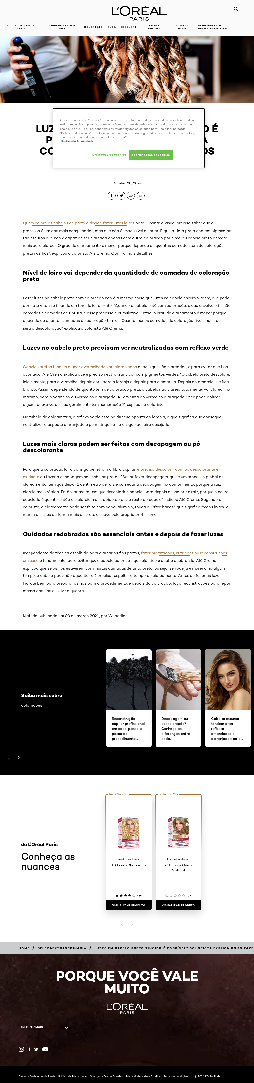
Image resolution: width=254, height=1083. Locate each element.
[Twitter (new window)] (36, 1049)
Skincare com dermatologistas (212, 27)
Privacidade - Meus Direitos (143, 1076)
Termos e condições (176, 1076)
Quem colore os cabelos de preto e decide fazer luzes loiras (78, 223)
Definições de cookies (109, 154)
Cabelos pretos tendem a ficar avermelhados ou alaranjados (80, 366)
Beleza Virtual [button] (154, 27)
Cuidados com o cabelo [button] (20, 27)
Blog (112, 27)
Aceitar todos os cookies (150, 155)
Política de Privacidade (72, 1076)
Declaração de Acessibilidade (37, 1076)
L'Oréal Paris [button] (182, 27)
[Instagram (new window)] (21, 1049)
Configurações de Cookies (106, 1076)
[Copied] (131, 196)
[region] (129, 138)
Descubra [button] (129, 27)
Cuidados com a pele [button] (62, 27)
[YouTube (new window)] (45, 1049)
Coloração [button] (93, 27)
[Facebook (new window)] (29, 1049)
